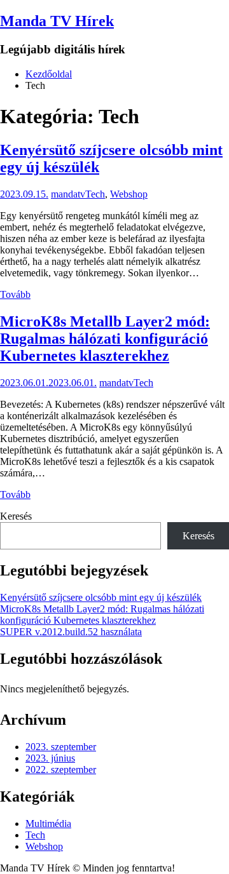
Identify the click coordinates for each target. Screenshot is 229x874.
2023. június (50, 758)
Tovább (15, 294)
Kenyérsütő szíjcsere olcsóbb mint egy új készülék (101, 597)
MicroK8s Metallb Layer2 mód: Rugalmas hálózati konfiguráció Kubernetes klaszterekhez (105, 338)
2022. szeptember (60, 769)
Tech (95, 194)
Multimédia (48, 823)
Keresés (16, 516)
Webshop (129, 194)
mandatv (68, 194)
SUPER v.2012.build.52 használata (71, 631)
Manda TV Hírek (57, 21)
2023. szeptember (60, 746)
